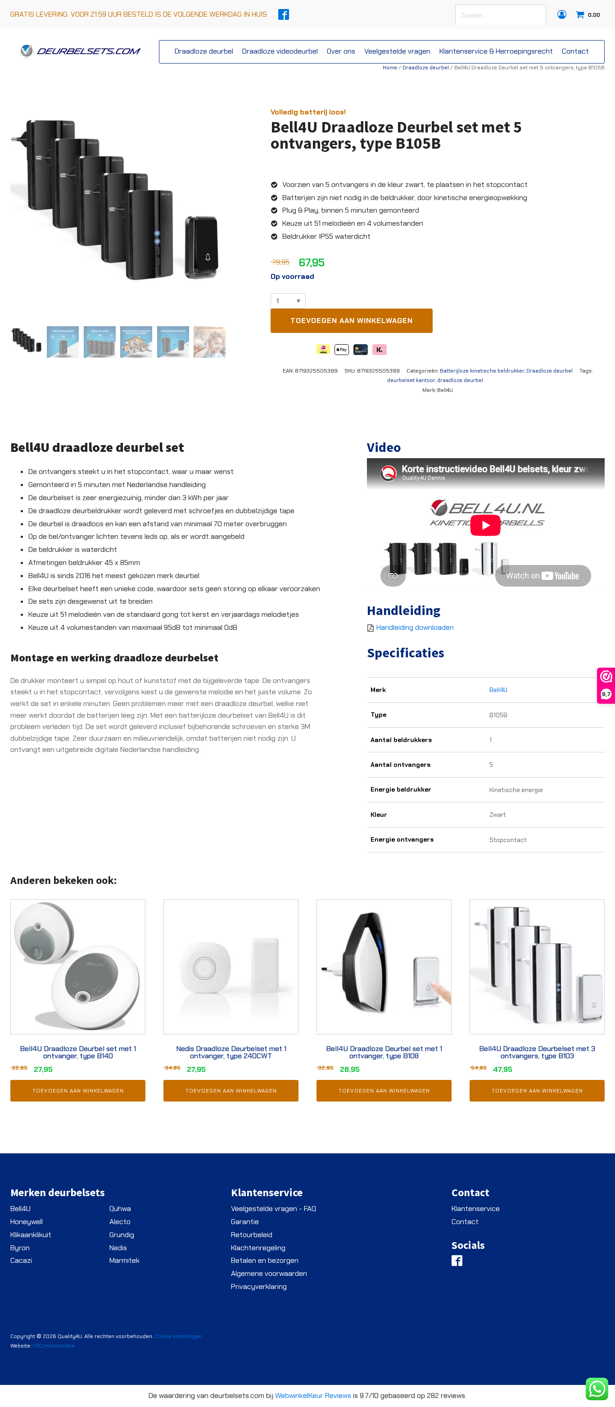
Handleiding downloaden (415, 627)
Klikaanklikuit (30, 1234)
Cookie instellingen (178, 1336)
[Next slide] (218, 213)
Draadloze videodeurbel (280, 51)
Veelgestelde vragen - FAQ (273, 1208)
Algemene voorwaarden (269, 1273)
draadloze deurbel (460, 380)
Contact (575, 51)
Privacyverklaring (259, 1286)
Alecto (120, 1221)
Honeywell (26, 1221)
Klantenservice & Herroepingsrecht (496, 51)
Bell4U (498, 690)
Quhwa (120, 1208)
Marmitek (124, 1260)
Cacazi (21, 1260)
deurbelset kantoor (411, 380)
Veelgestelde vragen (397, 51)
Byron (20, 1247)
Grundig (121, 1234)
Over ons (341, 51)
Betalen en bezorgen (264, 1260)
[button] (26, 342)
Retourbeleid (251, 1234)
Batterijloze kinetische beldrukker (482, 370)
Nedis (118, 1247)
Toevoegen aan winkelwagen (351, 320)
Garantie (245, 1221)
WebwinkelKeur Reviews (313, 1395)
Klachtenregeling (258, 1247)
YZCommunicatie (53, 1345)
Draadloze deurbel (204, 51)
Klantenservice (476, 1208)
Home (390, 67)
